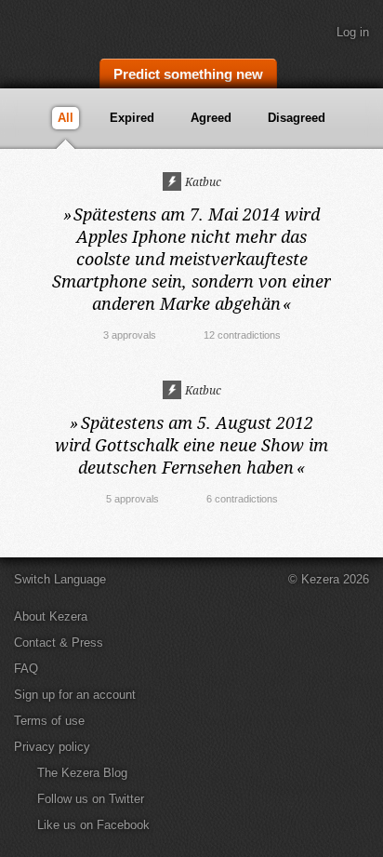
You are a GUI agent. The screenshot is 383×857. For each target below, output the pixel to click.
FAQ (26, 669)
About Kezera (50, 616)
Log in (353, 32)
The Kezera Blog (82, 773)
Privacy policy (52, 747)
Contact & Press (58, 642)
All (65, 118)
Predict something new (188, 74)
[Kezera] (76, 26)
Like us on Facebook (93, 825)
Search (360, 72)
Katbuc (201, 182)
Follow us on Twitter (90, 799)
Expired (132, 118)
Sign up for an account (75, 695)
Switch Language (60, 579)
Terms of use (49, 721)
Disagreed (296, 118)
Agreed (211, 118)
